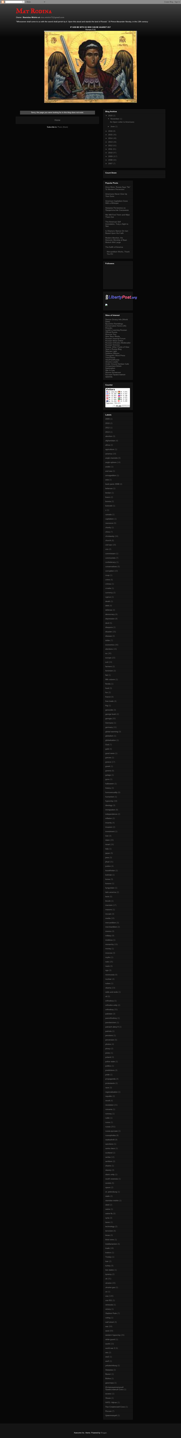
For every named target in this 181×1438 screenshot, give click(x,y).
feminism (109, 671)
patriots (108, 1031)
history (108, 788)
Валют (108, 1374)
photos (108, 1044)
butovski (108, 506)
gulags (108, 775)
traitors (108, 1252)
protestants (110, 1083)
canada (108, 514)
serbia (108, 1157)
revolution (109, 1105)
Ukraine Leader (111, 362)
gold (107, 749)
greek (107, 766)
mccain (108, 914)
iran (107, 836)
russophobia (110, 1135)
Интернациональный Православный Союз (114, 1388)
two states (109, 1270)
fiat (106, 675)
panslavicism (110, 1022)
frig (106, 705)
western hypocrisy (112, 1335)
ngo (107, 970)
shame (108, 1166)
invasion (108, 827)
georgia (108, 718)
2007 (110, 163)
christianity (109, 536)
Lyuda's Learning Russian (116, 330)
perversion (109, 1040)
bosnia (108, 501)
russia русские (111, 1131)
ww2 (107, 1357)
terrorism (109, 1231)
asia (107, 480)
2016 (110, 131)
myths (107, 957)
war (106, 1326)
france (108, 697)
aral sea (108, 471)
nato (107, 962)
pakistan (108, 1014)
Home (57, 120)
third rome (109, 1239)
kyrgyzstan (109, 888)
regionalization (111, 1092)
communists (110, 558)
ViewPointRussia (112, 360)
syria (107, 1218)
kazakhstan (110, 870)
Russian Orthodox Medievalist (117, 343)
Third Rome (110, 358)
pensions (109, 1035)
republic (108, 1096)
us (106, 1292)
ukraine (108, 1283)
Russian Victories (112, 345)
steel (107, 1205)
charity (108, 527)
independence (111, 814)
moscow (108, 953)
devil (107, 623)
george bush (110, 714)
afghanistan (110, 441)
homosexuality (111, 792)
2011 (110, 149)
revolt (107, 1100)
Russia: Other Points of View (117, 347)
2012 (110, 145)
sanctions (109, 1144)
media (108, 918)
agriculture (109, 449)
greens (108, 771)
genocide (109, 710)
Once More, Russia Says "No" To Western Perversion (117, 188)
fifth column (110, 679)
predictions (109, 1070)
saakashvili (109, 1140)
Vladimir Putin (111, 1313)
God (107, 744)
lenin (107, 896)
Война (108, 1378)
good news (109, 753)
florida (108, 684)
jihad (107, 862)
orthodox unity (111, 1005)
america (108, 454)
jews (107, 857)
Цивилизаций (111, 1415)
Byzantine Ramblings (114, 324)
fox (106, 692)
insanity (108, 823)
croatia (108, 588)
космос (108, 1394)
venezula (109, 1305)
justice (108, 866)
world (107, 1344)
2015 (110, 135)
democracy (110, 614)
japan (107, 853)
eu (106, 653)
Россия (108, 1411)
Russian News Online (114, 341)
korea (107, 879)
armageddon (110, 475)
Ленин (108, 1398)
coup (107, 575)
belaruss (108, 488)
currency (109, 593)
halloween (109, 784)
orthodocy (109, 1001)
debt (107, 605)
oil (106, 996)
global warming (111, 732)
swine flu (109, 1213)
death (107, 601)
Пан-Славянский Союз (115, 1407)
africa (107, 445)
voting (107, 1318)
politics (108, 1066)
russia (107, 1127)
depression (110, 619)
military (108, 936)
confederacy (110, 562)
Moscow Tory (110, 334)
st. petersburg (111, 1192)
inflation (108, 818)
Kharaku (108, 328)
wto (106, 1352)
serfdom (108, 1161)
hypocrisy (109, 801)
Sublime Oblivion (112, 353)
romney (108, 1114)
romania (108, 1109)
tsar (107, 1261)
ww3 (107, 1361)
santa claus (110, 1148)
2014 (110, 138)
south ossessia (111, 1179)
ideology (108, 805)
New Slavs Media (112, 336)
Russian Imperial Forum (115, 338)
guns (107, 779)
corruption (109, 571)
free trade (109, 701)
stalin (107, 1196)
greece (108, 762)
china (107, 532)
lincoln (108, 901)
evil (106, 662)
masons (108, 909)
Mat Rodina (34, 11)
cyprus (108, 597)
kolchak (108, 875)
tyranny (108, 1274)
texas (107, 1235)
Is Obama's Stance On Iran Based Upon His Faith (116, 232)
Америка (109, 1370)
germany (109, 727)
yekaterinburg (111, 1365)
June (113, 126)
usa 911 (108, 1300)
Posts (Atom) (63, 127)
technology (109, 1226)
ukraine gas (110, 1287)
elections (109, 649)
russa (107, 1122)
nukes (107, 983)
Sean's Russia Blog (113, 349)
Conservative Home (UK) (115, 326)
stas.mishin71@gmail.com (52, 17)
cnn (106, 549)
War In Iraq (110, 370)
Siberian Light (111, 351)
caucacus (109, 523)
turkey (108, 1266)
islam (107, 840)
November (115, 119)
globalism (109, 736)
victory (108, 1309)
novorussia (109, 975)
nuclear (108, 979)
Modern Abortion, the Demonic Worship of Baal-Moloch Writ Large (116, 240)
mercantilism (110, 923)
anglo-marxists (111, 458)
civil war (108, 545)
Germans (109, 723)
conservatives (111, 566)
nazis (107, 966)
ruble (107, 1118)
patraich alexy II (112, 1027)
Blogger (104, 1433)
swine (107, 1209)
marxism (108, 905)
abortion (108, 436)
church (108, 540)
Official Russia (111, 332)
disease (108, 636)
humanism (109, 797)
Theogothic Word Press (115, 355)
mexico (108, 931)
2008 (110, 160)
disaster (108, 632)
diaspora (109, 627)
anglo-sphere (110, 462)
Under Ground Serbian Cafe (117, 364)
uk (106, 1279)
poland (108, 1057)
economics (109, 645)
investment (109, 831)
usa (106, 1296)
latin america (110, 892)
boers (107, 497)
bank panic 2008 (112, 484)
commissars (110, 553)
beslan (108, 493)
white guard (110, 1339)
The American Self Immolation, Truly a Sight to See (116, 224)
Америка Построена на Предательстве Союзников (117, 209)
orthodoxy (109, 1009)
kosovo (108, 883)
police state (110, 1061)
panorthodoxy (111, 1018)
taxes (107, 1222)
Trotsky (108, 1257)
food (107, 688)
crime (107, 580)
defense (108, 610)
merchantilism (111, 927)
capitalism (109, 519)
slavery (108, 1170)
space (107, 1187)
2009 (110, 156)
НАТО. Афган (111, 1402)
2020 (110, 116)
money (108, 949)
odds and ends (111, 992)
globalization (110, 740)
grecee (108, 757)
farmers (108, 666)
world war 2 (110, 1348)
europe (108, 658)
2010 (110, 153)
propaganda (110, 1079)
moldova (108, 940)
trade (107, 1248)
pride (107, 1075)
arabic (108, 467)
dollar (107, 640)
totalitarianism (111, 1244)
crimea (108, 584)
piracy (107, 1048)
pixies (107, 1053)
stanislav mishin (112, 1200)
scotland (108, 1153)
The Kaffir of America (114, 247)
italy (107, 849)
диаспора (109, 1383)
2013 (110, 142)
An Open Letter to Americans (122, 122)
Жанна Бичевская (113, 372)
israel (107, 844)
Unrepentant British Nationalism (113, 367)
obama (108, 988)
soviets (108, 1183)
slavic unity (109, 1174)
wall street (109, 1322)
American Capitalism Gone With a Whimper (116, 202)
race (107, 1088)
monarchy (109, 944)
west (107, 1331)
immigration (110, 810)
